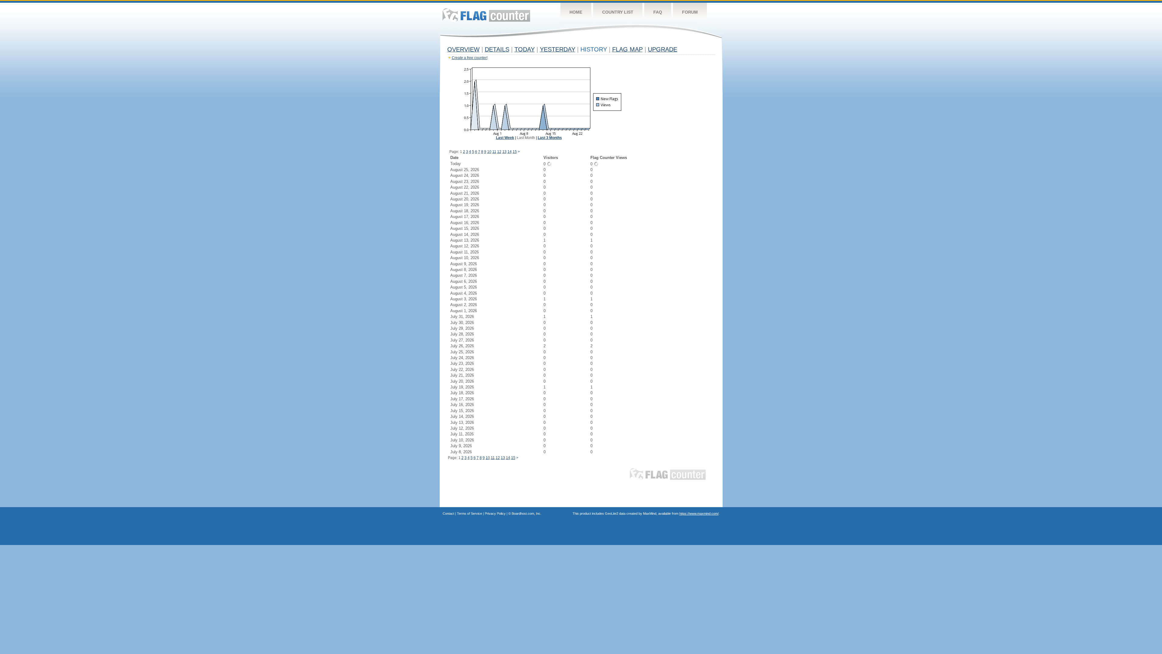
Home (576, 12)
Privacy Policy (495, 513)
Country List (617, 12)
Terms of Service (469, 513)
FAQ (657, 12)
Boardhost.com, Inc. (526, 513)
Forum (690, 12)
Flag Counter (486, 15)
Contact (448, 513)
